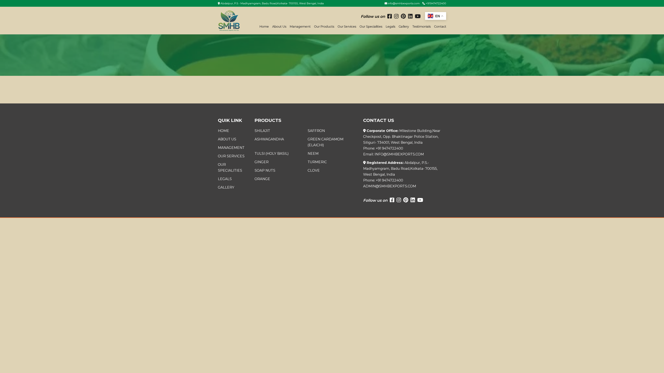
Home (264, 26)
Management (300, 26)
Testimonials (421, 26)
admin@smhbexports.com (389, 186)
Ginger (262, 162)
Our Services (347, 26)
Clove (314, 170)
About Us (279, 26)
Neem (313, 153)
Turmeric (317, 162)
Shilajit (262, 131)
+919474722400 (435, 3)
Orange (262, 179)
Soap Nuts (265, 170)
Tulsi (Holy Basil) (272, 153)
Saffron (316, 131)
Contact (440, 26)
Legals (390, 26)
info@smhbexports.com (403, 3)
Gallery (404, 26)
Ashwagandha (269, 139)
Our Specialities (370, 26)
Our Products (324, 26)
